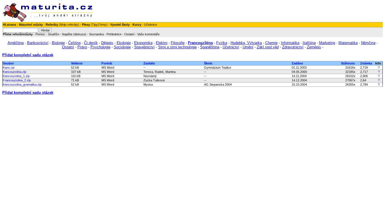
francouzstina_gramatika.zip (22, 84)
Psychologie (100, 47)
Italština (309, 43)
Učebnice (150, 24)
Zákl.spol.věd (268, 47)
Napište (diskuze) (74, 34)
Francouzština (200, 43)
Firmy (102, 24)
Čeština (74, 43)
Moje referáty (69, 24)
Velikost (77, 63)
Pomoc (40, 34)
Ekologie (124, 43)
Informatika (290, 43)
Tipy (95, 24)
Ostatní (129, 34)
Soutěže (53, 34)
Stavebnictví (144, 47)
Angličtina (16, 43)
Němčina (368, 43)
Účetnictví (231, 47)
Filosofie (178, 43)
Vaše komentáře (148, 34)
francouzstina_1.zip (16, 76)
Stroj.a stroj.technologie (177, 47)
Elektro (161, 43)
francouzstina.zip (14, 71)
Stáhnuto (348, 63)
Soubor (8, 63)
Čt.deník (91, 43)
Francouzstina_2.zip (17, 80)
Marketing (327, 43)
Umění (248, 47)
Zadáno (297, 63)
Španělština (209, 47)
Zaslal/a (149, 63)
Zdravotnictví (293, 47)
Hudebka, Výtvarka (246, 43)
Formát (106, 63)
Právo (82, 47)
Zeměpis (314, 47)
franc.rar (9, 67)
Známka (366, 63)
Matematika (348, 43)
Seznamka (96, 34)
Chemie (271, 43)
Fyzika (221, 43)
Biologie (58, 43)
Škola (208, 63)
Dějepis (107, 43)
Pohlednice (114, 34)
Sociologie (122, 47)
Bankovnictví (37, 43)
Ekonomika (143, 43)
